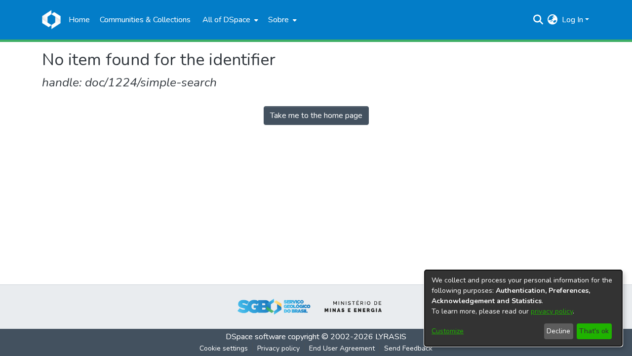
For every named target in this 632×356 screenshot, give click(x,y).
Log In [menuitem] (572, 19)
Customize (448, 331)
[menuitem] (229, 20)
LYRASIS (390, 336)
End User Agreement (342, 348)
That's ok (594, 331)
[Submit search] (538, 20)
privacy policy (552, 311)
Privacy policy (278, 348)
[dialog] (523, 308)
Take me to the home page (316, 115)
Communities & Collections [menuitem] (145, 19)
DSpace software (256, 336)
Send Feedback (408, 348)
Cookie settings (223, 348)
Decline (558, 331)
